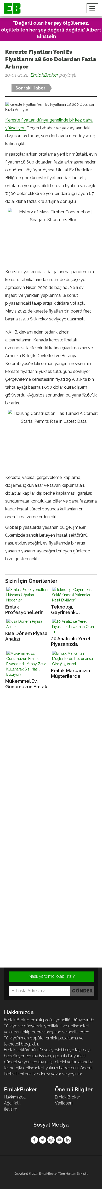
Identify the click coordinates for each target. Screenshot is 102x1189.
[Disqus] (51, 765)
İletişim (10, 1109)
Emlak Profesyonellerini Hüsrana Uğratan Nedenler (24, 609)
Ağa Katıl (12, 1103)
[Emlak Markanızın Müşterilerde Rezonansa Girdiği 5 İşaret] (74, 659)
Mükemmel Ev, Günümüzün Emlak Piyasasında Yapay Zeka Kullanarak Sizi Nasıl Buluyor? (26, 684)
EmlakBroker (44, 75)
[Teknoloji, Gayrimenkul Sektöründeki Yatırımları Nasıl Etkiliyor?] (74, 595)
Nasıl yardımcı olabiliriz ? (52, 976)
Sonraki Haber (30, 88)
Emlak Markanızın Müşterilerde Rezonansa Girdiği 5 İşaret (71, 673)
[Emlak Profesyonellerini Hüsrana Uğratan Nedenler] (28, 595)
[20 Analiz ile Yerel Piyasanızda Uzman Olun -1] (74, 627)
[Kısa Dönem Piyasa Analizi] (28, 624)
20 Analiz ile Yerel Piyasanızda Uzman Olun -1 (70, 641)
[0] (5, 84)
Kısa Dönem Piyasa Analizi (26, 636)
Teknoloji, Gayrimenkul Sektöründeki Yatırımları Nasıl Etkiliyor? (68, 609)
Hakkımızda (15, 1097)
